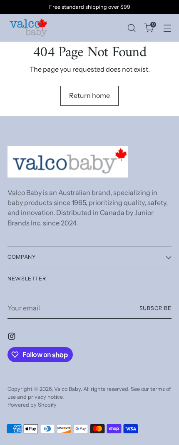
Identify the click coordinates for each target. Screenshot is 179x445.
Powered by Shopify (32, 405)
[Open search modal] (131, 27)
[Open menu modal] (167, 27)
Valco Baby (67, 389)
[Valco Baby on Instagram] (12, 337)
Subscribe (155, 308)
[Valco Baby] (28, 28)
